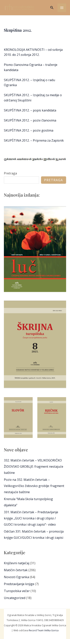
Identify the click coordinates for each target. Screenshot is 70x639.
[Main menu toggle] (62, 7)
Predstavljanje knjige (19, 584)
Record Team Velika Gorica (44, 630)
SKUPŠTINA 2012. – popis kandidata (30, 110)
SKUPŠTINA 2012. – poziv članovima (30, 120)
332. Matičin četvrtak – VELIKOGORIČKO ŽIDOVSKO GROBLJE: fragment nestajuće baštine (33, 466)
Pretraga (10, 173)
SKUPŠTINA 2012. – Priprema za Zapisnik (34, 140)
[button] (52, 7)
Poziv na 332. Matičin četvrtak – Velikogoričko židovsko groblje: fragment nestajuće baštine (34, 486)
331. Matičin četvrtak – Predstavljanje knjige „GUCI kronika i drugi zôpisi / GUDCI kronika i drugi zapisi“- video (31, 518)
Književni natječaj (16, 563)
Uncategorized (14, 598)
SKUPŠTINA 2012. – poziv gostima (28, 130)
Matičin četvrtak (16, 570)
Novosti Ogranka (16, 577)
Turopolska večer (17, 591)
